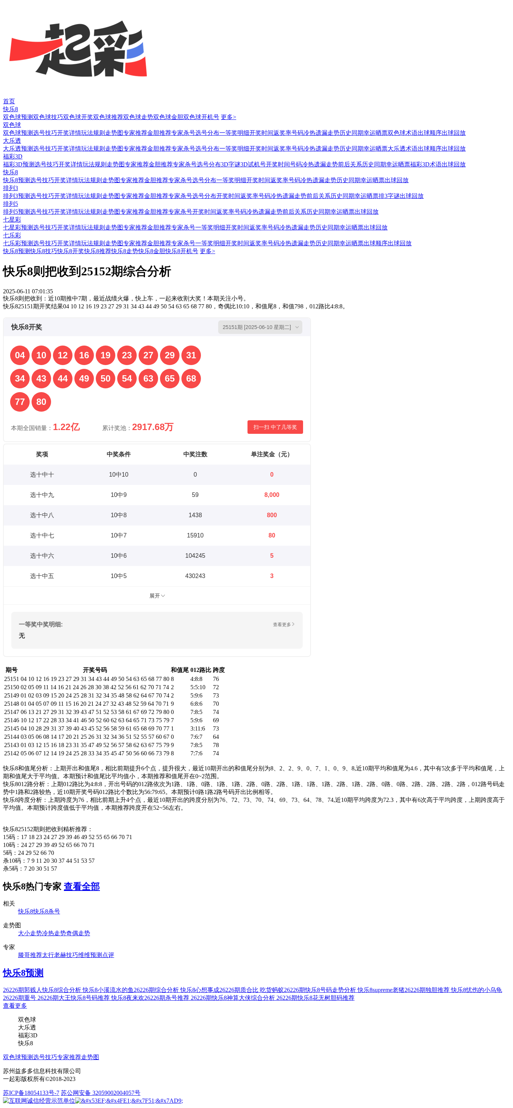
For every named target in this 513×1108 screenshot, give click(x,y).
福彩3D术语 (426, 164)
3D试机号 (253, 164)
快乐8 (10, 109)
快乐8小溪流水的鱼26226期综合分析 (131, 990)
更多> (228, 117)
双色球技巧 (48, 117)
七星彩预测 (18, 227)
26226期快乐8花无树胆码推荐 (315, 998)
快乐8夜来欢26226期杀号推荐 (151, 998)
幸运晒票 (376, 133)
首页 (9, 101)
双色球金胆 (168, 117)
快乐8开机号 (181, 251)
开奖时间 (261, 133)
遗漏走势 (327, 133)
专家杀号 (183, 133)
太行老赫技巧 (60, 955)
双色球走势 (138, 117)
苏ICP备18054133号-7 (31, 1093)
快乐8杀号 (46, 911)
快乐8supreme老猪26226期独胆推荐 (404, 990)
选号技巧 (45, 133)
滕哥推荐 (30, 955)
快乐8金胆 (151, 251)
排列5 (10, 204)
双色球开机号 (201, 117)
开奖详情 (69, 133)
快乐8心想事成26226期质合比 (220, 990)
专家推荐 (135, 133)
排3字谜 (389, 196)
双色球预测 (18, 117)
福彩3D (13, 156)
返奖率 (282, 133)
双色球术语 (403, 133)
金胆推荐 (159, 133)
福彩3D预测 (19, 164)
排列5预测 (16, 211)
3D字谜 (230, 164)
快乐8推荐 (97, 251)
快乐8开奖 (70, 251)
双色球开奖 (78, 117)
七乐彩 (12, 235)
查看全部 (82, 886)
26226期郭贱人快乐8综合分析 (43, 990)
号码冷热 (303, 133)
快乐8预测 (16, 180)
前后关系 (350, 164)
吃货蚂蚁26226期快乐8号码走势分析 (309, 990)
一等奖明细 (234, 133)
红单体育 (12, 3)
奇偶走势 (78, 933)
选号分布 (207, 133)
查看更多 (15, 1005)
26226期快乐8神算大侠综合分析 (233, 998)
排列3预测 (16, 196)
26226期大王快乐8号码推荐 (74, 998)
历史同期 (351, 133)
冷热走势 (54, 933)
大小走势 (30, 933)
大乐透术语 (403, 148)
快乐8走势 (124, 251)
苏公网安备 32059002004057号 (100, 1093)
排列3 (10, 188)
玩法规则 (93, 133)
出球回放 (454, 133)
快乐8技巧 (43, 251)
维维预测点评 (96, 955)
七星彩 (12, 219)
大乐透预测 (18, 148)
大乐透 (12, 140)
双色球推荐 (108, 117)
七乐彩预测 (18, 243)
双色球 (12, 125)
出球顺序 (430, 133)
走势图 (114, 133)
